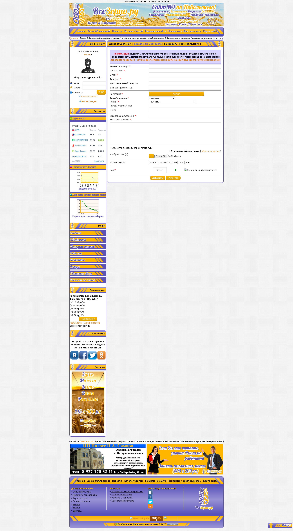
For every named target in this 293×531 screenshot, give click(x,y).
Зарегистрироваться (122, 59)
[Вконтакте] (150, 492)
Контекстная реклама (122, 500)
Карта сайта (210, 31)
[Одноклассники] (150, 506)
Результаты (76, 322)
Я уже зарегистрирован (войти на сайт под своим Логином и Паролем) (178, 59)
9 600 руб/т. (78, 308)
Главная (80, 31)
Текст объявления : (121, 119)
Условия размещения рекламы (127, 491)
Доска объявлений (120, 43)
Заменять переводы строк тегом (132, 147)
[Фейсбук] (150, 497)
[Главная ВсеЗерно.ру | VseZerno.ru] (204, 498)
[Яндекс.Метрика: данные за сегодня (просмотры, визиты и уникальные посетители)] (139, 518)
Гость (87, 54)
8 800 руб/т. (78, 311)
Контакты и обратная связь (184, 31)
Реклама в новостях (121, 497)
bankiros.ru (99, 161)
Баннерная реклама (121, 494)
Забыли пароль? (89, 96)
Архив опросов (92, 322)
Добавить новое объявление (182, 43)
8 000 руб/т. (78, 315)
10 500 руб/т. (79, 305)
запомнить (77, 92)
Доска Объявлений (98, 31)
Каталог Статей (133, 31)
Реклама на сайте (155, 31)
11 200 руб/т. (79, 302)
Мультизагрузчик (211, 151)
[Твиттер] (150, 501)
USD (77, 130)
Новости (117, 31)
